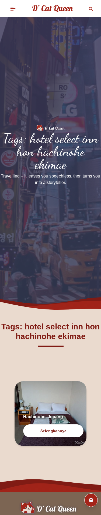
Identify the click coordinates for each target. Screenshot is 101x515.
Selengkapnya (53, 431)
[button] (12, 8)
